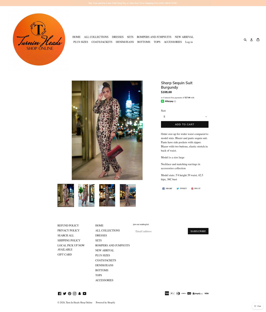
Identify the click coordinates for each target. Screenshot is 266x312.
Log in (189, 42)
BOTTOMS (143, 42)
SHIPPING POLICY (68, 240)
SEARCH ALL (65, 235)
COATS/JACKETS (102, 42)
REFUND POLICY (68, 225)
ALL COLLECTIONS (96, 37)
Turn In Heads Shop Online (79, 302)
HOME (76, 37)
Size (163, 110)
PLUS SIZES (80, 42)
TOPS (157, 42)
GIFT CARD (64, 254)
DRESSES (118, 37)
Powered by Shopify (105, 302)
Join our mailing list (141, 224)
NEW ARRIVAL (184, 37)
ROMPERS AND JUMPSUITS (154, 37)
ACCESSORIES (173, 42)
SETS (130, 37)
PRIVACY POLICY (68, 230)
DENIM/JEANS (125, 42)
